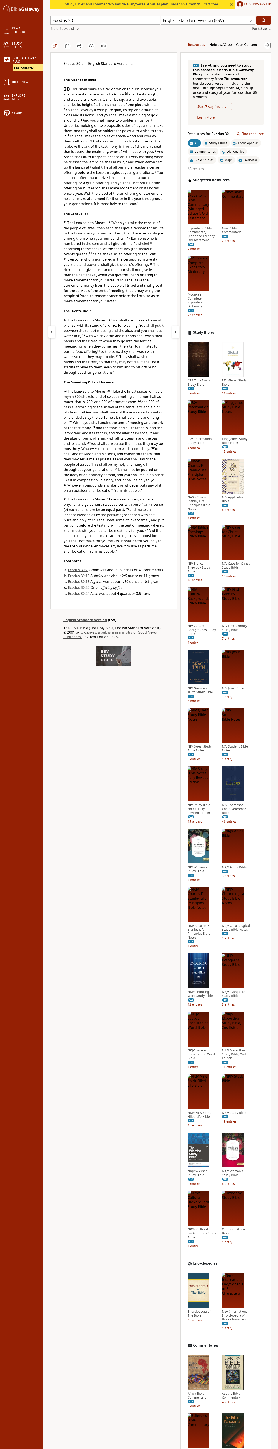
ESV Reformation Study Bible (200, 441)
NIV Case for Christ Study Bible (236, 565)
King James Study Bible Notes (234, 441)
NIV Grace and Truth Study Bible (200, 690)
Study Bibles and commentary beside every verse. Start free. (142, 4)
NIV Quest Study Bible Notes (200, 749)
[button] (253, 4)
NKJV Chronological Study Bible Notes (236, 928)
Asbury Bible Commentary (231, 1395)
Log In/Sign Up (257, 4)
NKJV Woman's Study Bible (232, 1173)
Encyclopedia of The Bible (199, 1313)
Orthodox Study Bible (233, 1231)
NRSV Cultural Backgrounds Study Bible (202, 1233)
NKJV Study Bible (234, 1113)
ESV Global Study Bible (234, 383)
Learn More (206, 117)
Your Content (246, 44)
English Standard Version (85, 619)
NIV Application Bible (233, 499)
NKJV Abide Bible (234, 867)
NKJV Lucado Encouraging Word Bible (201, 1054)
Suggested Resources (211, 180)
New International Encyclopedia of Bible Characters (235, 1315)
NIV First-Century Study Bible (234, 628)
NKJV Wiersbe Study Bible (197, 1173)
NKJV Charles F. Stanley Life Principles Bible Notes (199, 932)
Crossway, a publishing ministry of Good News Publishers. (110, 634)
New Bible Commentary (231, 230)
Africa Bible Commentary (197, 1395)
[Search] (263, 20)
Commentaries (206, 1345)
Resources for (208, 134)
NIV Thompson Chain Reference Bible (234, 809)
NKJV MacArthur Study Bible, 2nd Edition (234, 1054)
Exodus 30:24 (78, 593)
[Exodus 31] (175, 332)
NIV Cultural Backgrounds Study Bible (202, 630)
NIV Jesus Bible (233, 688)
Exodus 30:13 (78, 575)
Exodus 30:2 (78, 569)
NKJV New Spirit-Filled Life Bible (200, 1115)
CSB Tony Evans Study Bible (199, 383)
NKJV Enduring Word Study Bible (200, 994)
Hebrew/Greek (221, 44)
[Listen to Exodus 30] (103, 45)
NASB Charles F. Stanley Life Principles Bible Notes (199, 503)
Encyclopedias (205, 1263)
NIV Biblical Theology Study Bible (199, 567)
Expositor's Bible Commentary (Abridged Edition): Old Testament (201, 234)
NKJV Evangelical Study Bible (234, 994)
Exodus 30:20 (78, 587)
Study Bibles (203, 332)
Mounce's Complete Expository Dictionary (195, 300)
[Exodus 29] (51, 332)
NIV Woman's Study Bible (197, 869)
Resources (196, 44)
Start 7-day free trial (212, 106)
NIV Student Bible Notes (235, 749)
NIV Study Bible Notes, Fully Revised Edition (199, 809)
